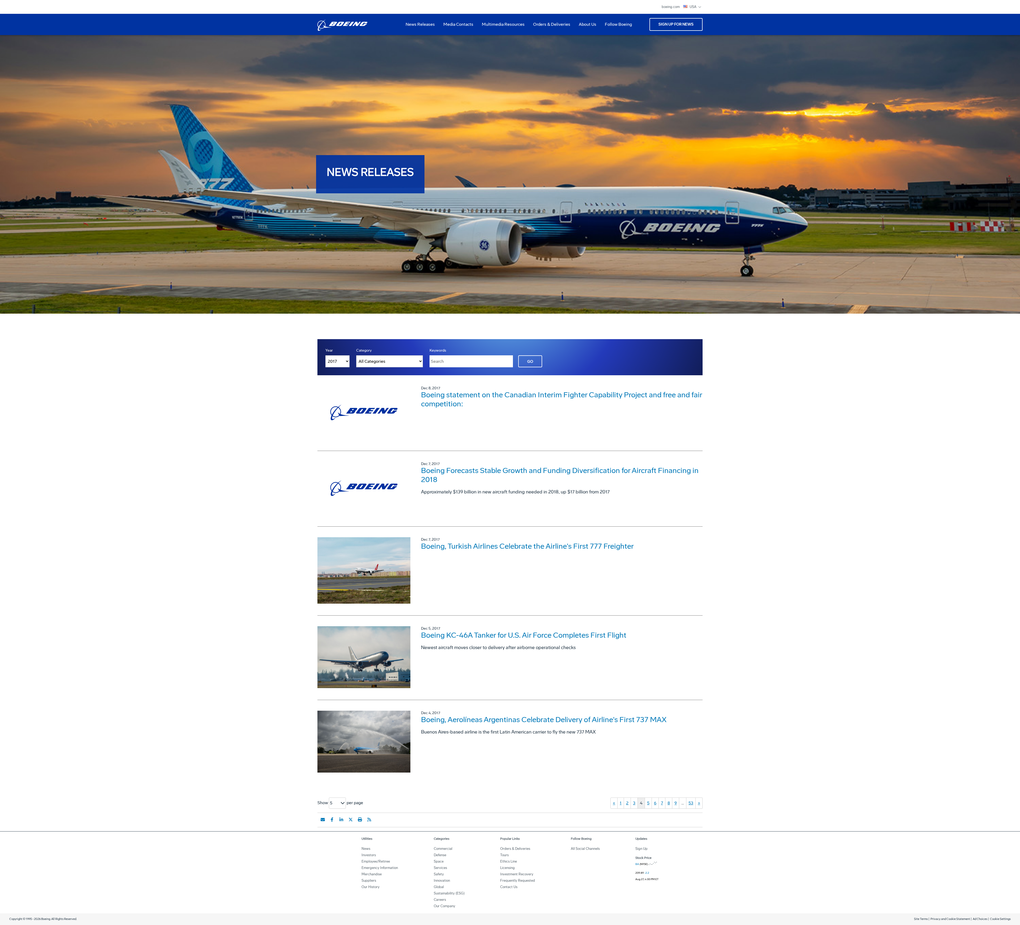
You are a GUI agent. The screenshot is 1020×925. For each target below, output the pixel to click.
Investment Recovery (516, 874)
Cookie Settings (1000, 919)
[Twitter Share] (351, 820)
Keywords (438, 350)
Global (439, 887)
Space (439, 861)
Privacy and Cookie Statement (950, 919)
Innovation (442, 881)
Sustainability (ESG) (449, 893)
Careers (440, 900)
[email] (323, 820)
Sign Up (641, 849)
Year (329, 350)
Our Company (444, 906)
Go (530, 361)
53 (690, 802)
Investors (369, 855)
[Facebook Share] (332, 820)
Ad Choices (980, 919)
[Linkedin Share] (341, 820)
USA (693, 7)
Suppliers (369, 881)
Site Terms (921, 919)
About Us (585, 26)
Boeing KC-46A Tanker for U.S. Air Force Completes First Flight (523, 635)
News (366, 849)
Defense (440, 855)
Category (364, 350)
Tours (504, 855)
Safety (439, 874)
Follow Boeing (618, 24)
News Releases (420, 24)
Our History (371, 887)
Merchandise (372, 874)
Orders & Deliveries (549, 26)
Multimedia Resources (501, 26)
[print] (360, 820)
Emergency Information (380, 868)
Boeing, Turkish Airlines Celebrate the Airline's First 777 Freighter (527, 546)
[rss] (369, 820)
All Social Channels (585, 849)
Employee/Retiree (376, 861)
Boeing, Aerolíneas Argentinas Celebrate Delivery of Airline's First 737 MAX (543, 719)
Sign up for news (676, 24)
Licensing (507, 868)
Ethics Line (508, 861)
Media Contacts (458, 24)
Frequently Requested (517, 881)
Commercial (443, 849)
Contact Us (508, 887)
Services (440, 868)
